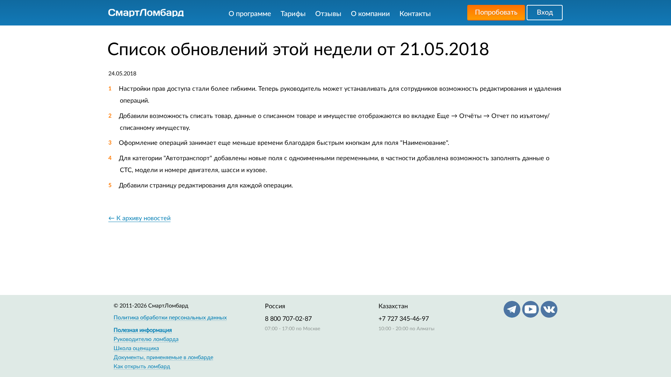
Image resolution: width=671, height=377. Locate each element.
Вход (545, 12)
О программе (250, 13)
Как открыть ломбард (142, 366)
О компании (370, 13)
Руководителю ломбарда (146, 339)
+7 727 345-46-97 (403, 319)
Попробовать (496, 12)
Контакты (415, 13)
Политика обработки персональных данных (170, 317)
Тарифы (293, 13)
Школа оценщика (136, 348)
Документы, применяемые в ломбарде (163, 357)
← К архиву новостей (139, 218)
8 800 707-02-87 (288, 319)
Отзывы (328, 13)
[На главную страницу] (146, 13)
